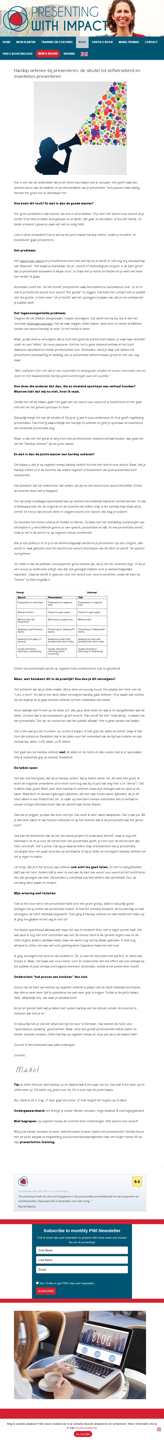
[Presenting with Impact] (62, 32)
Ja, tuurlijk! (83, 1434)
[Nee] (159, 1429)
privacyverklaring (86, 1427)
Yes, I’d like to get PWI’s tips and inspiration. (67, 1283)
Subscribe (46, 1291)
